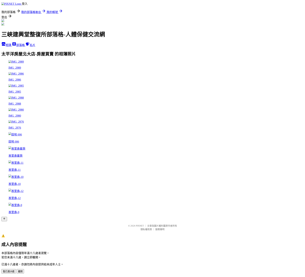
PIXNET (140, 225)
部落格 (20, 45)
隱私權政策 (146, 229)
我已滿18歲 (8, 271)
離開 (20, 271)
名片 (32, 45)
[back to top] (4, 219)
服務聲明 (160, 229)
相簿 (9, 45)
